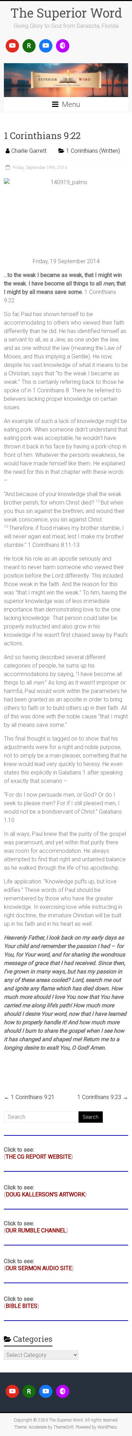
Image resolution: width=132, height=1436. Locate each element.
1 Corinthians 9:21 (29, 1097)
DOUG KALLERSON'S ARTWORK (45, 1194)
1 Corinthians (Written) (93, 150)
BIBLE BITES (21, 1306)
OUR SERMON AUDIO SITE (39, 1268)
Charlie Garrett (28, 150)
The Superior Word (66, 12)
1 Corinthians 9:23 (102, 1097)
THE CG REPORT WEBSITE (38, 1156)
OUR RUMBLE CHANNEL (36, 1230)
